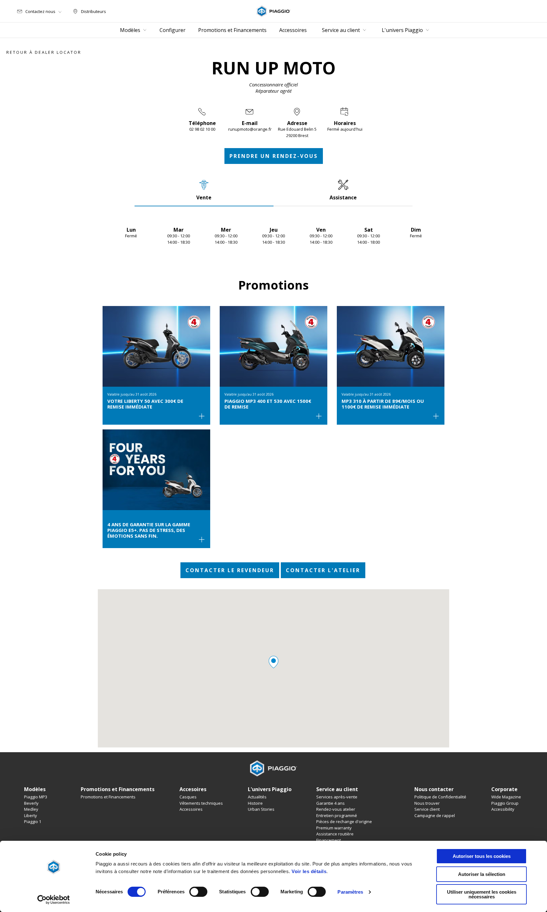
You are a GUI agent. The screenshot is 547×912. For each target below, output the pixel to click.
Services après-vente (336, 797)
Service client (427, 809)
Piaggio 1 (32, 821)
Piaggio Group (505, 803)
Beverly (31, 803)
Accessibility (502, 809)
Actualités (257, 797)
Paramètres (350, 892)
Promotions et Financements (108, 797)
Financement (328, 840)
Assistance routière (335, 834)
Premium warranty (334, 828)
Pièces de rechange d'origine (344, 821)
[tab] (204, 189)
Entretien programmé (336, 815)
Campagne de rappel (434, 815)
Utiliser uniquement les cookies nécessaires (481, 894)
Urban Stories (261, 809)
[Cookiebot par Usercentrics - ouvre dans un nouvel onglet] (53, 899)
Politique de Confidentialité (440, 797)
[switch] (198, 892)
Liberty (30, 815)
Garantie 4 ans (330, 803)
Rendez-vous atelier (335, 809)
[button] (273, 662)
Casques (188, 797)
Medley (31, 809)
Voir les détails (309, 871)
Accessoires (191, 809)
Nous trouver (427, 803)
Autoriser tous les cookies (482, 856)
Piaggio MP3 (35, 797)
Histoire (255, 803)
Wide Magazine (506, 797)
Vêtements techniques (201, 803)
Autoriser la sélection (481, 874)
